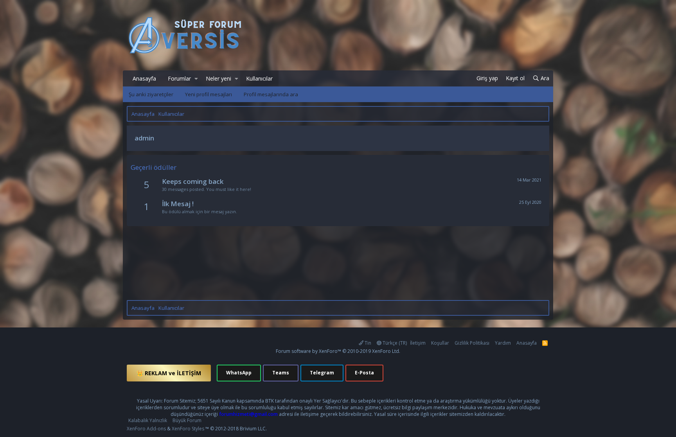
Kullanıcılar (259, 78)
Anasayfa (144, 78)
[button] (196, 78)
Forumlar (179, 78)
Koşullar (440, 343)
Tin (367, 343)
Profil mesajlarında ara (271, 94)
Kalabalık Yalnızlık (147, 420)
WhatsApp (239, 372)
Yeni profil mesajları (208, 94)
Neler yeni (218, 78)
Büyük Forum (187, 420)
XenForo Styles (188, 428)
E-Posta (364, 372)
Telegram (322, 372)
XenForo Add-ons (146, 428)
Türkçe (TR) (394, 343)
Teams (280, 372)
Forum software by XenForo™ (338, 351)
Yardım (503, 343)
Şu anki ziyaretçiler (151, 94)
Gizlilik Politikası (472, 343)
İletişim (418, 343)
